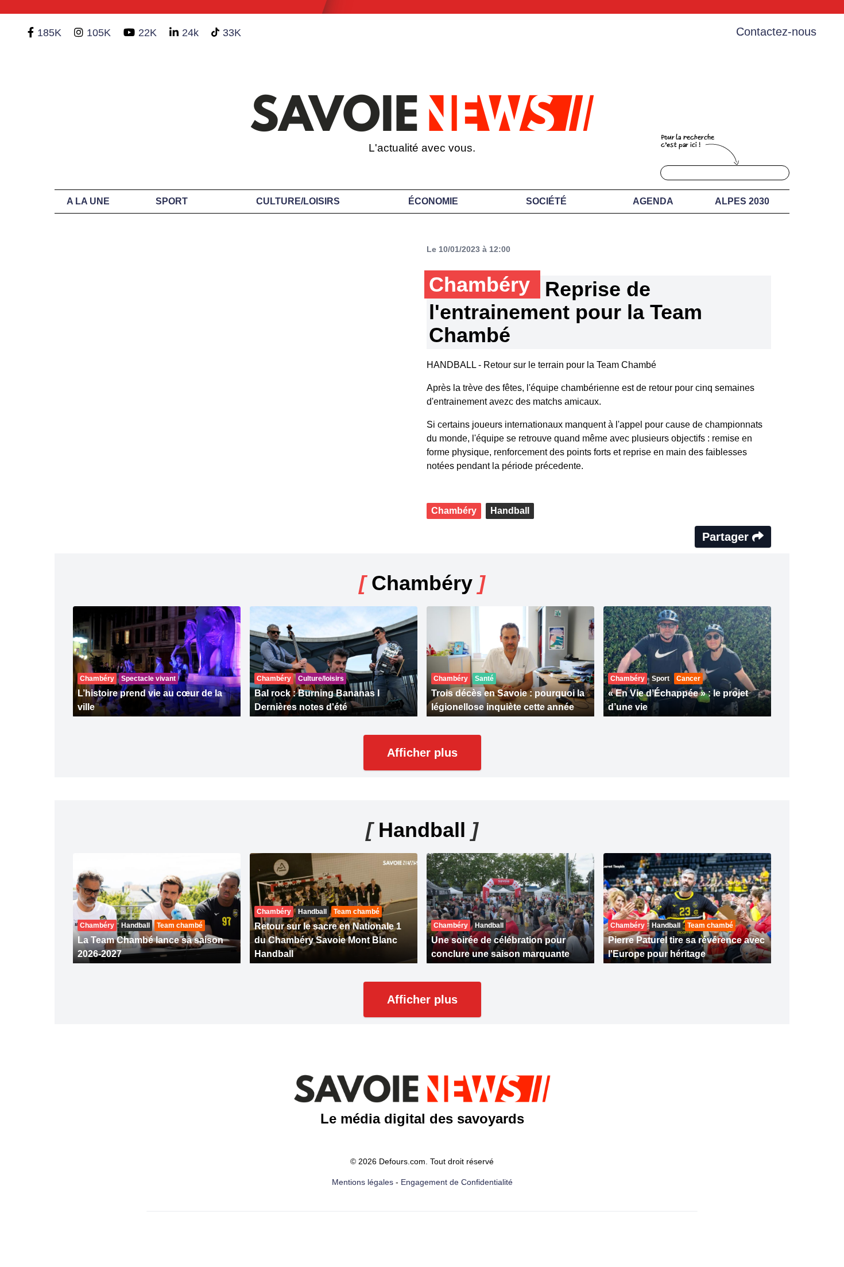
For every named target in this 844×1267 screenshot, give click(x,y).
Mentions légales (362, 1182)
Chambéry (454, 511)
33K (232, 32)
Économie (433, 201)
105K (99, 32)
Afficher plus (422, 752)
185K (49, 32)
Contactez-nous (776, 31)
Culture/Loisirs (298, 201)
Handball (509, 511)
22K (147, 32)
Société (546, 201)
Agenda (653, 201)
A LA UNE (88, 201)
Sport (172, 201)
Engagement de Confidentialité (457, 1182)
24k (190, 32)
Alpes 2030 (742, 201)
